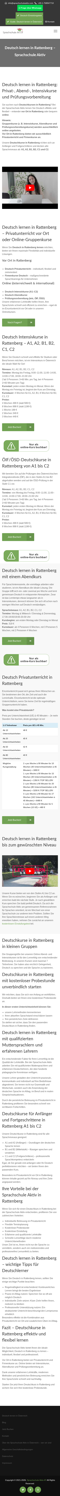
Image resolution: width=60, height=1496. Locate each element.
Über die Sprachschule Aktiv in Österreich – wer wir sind (26, 1443)
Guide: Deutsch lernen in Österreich (26, 22)
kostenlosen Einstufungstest (16, 923)
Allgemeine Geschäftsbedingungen (17, 1449)
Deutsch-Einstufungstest (31, 15)
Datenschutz (7, 1456)
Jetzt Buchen (8, 1429)
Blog (4, 1422)
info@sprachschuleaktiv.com (20, 3)
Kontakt (51, 22)
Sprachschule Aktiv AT (36, 1480)
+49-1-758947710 (46, 3)
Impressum (7, 1463)
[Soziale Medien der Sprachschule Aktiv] (23, 1490)
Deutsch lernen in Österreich (14, 1416)
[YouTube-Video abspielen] (30, 187)
